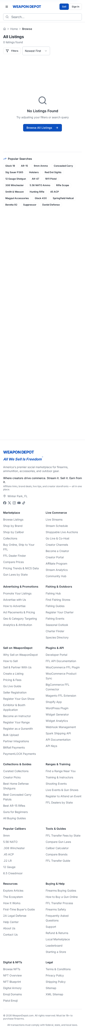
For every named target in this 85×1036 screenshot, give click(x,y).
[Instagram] (14, 502)
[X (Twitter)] (9, 502)
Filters (14, 50)
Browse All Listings (39, 127)
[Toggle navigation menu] (6, 6)
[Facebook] (4, 502)
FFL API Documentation (61, 661)
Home (14, 28)
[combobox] (36, 51)
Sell (64, 6)
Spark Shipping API (58, 733)
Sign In (75, 6)
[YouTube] (19, 502)
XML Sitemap (54, 994)
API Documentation (58, 739)
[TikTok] (23, 502)
